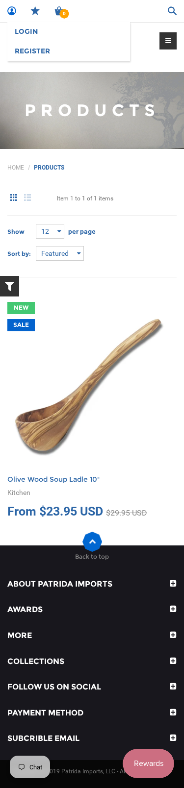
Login (26, 31)
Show (16, 231)
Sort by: (19, 253)
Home (15, 167)
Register (32, 51)
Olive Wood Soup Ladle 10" (53, 479)
